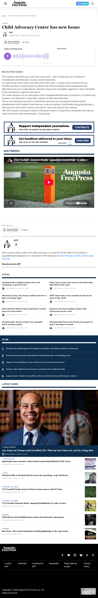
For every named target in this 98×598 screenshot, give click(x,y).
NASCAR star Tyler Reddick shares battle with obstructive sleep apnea (33, 517)
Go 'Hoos (14, 487)
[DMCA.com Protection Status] (88, 591)
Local (5, 23)
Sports (6, 514)
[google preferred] (12, 42)
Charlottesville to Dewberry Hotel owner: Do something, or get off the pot (35, 475)
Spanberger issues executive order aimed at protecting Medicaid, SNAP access (36, 461)
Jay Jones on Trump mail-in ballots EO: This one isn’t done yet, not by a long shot (47, 450)
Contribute (82, 4)
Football (6, 487)
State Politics (8, 459)
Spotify (77, 256)
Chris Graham (10, 288)
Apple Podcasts (66, 256)
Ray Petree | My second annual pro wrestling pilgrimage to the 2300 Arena (35, 531)
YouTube (6, 259)
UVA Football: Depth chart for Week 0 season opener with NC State (32, 489)
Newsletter (54, 563)
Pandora (85, 256)
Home (4, 16)
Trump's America (9, 447)
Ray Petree (6, 534)
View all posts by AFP (11, 264)
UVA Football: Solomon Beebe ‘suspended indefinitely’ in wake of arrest (34, 503)
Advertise (22, 563)
